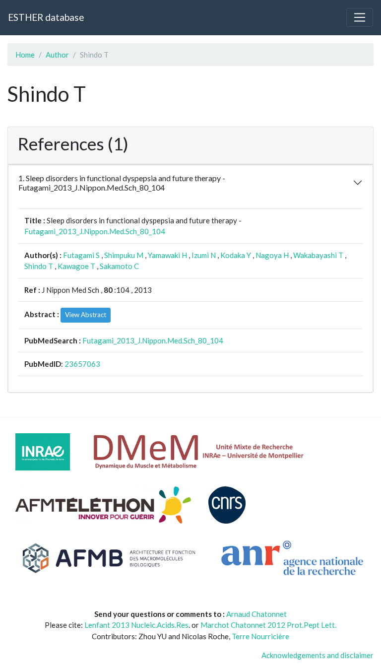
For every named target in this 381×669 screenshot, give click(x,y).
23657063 (82, 363)
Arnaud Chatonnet (256, 613)
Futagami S (81, 255)
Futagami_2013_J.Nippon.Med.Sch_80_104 (94, 231)
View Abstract (85, 315)
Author (57, 54)
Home (25, 54)
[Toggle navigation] (359, 17)
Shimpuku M (123, 255)
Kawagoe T (76, 266)
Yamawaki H (167, 255)
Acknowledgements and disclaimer (317, 655)
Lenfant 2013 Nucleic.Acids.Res (136, 624)
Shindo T (38, 266)
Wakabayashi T (318, 255)
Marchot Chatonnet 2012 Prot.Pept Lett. (268, 624)
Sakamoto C (119, 266)
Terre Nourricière (260, 636)
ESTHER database (46, 17)
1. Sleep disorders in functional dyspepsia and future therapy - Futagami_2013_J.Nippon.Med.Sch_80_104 (121, 182)
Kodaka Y (235, 255)
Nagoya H (272, 255)
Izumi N (203, 255)
